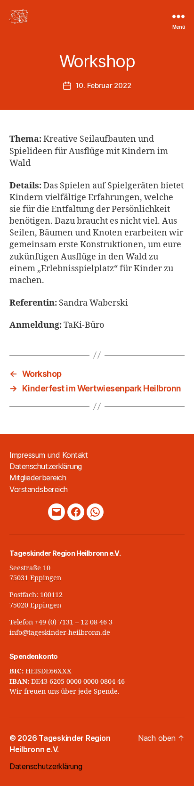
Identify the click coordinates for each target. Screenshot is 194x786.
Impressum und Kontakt (48, 455)
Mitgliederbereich (37, 477)
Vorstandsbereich (38, 489)
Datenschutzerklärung (45, 466)
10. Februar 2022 (103, 85)
